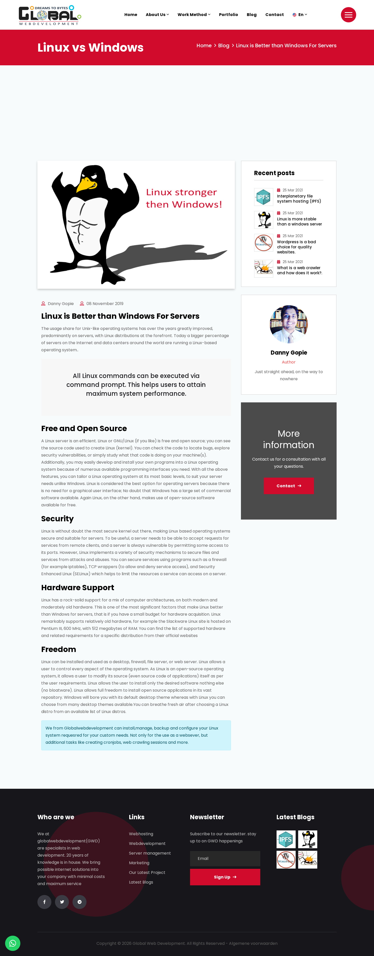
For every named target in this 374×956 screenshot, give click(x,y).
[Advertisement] (187, 103)
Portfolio (228, 15)
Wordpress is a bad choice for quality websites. (296, 247)
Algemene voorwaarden (253, 943)
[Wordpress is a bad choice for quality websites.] (286, 860)
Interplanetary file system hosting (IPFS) (299, 199)
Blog (252, 15)
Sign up (222, 877)
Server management (150, 853)
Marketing (139, 863)
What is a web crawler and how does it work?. (299, 270)
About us (155, 15)
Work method (192, 15)
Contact (274, 15)
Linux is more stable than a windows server (299, 222)
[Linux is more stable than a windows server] (307, 839)
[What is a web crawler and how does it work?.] (307, 860)
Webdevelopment (147, 843)
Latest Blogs (141, 882)
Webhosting (141, 834)
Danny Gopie (61, 304)
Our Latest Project (147, 872)
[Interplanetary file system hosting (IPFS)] (286, 839)
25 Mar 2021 (293, 190)
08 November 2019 (105, 304)
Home (130, 15)
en (301, 15)
